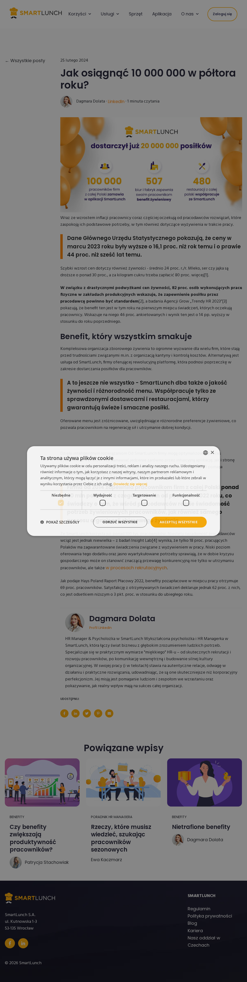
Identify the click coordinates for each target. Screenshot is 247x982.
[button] (59, 522)
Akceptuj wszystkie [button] (179, 522)
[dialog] (123, 491)
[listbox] (205, 452)
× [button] (212, 452)
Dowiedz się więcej (130, 483)
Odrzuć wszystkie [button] (120, 522)
